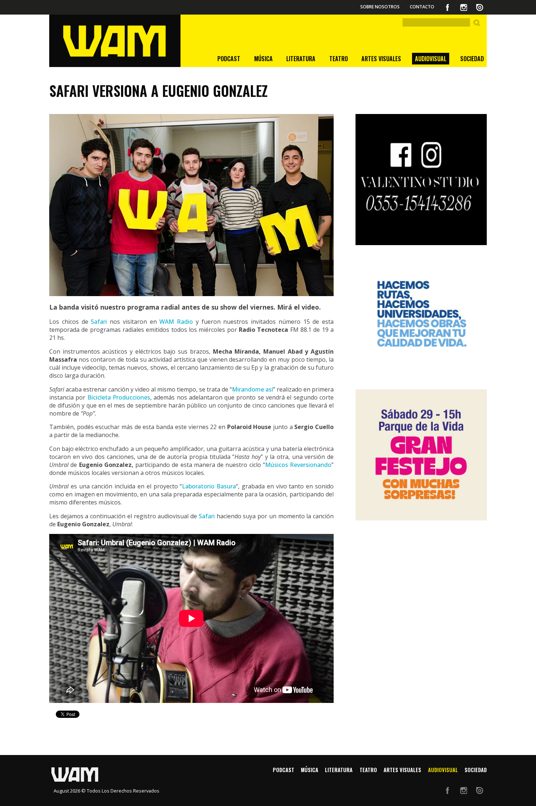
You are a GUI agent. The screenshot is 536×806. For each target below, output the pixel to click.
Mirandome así (252, 389)
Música (263, 58)
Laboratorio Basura (209, 486)
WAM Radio (176, 322)
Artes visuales (381, 58)
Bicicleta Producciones (119, 397)
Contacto (422, 7)
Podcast (228, 58)
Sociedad (472, 58)
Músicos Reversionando (298, 465)
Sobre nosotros (380, 7)
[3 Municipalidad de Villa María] (421, 454)
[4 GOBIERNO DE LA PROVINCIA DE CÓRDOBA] (421, 317)
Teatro (338, 58)
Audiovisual (430, 58)
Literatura (300, 58)
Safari (100, 322)
